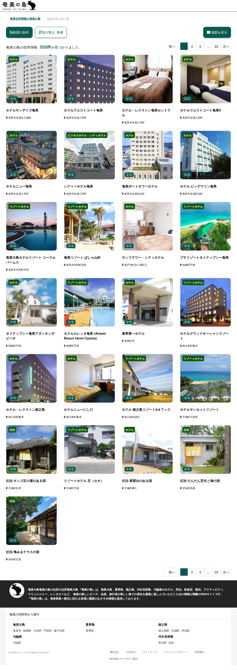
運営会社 (114, 652)
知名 (171, 642)
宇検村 (48, 630)
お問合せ (131, 652)
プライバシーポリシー (175, 652)
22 (216, 46)
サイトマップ (150, 652)
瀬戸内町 (59, 630)
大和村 (37, 630)
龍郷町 (27, 630)
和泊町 (162, 642)
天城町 (175, 630)
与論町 (17, 642)
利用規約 (199, 652)
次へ (226, 46)
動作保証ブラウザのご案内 (123, 658)
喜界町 (90, 630)
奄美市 (17, 630)
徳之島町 (163, 630)
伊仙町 (185, 630)
